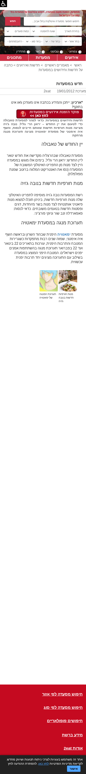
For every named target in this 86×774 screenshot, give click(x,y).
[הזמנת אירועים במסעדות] (49, 114)
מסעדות (43, 57)
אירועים (71, 57)
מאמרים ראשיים (57, 65)
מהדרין (21, 51)
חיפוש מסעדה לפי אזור (62, 694)
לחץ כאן (43, 763)
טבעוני (54, 51)
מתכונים (14, 57)
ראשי (78, 65)
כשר (38, 51)
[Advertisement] (43, 500)
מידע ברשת (72, 735)
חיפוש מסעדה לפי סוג (63, 708)
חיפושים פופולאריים (65, 721)
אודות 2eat (73, 748)
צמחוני (72, 51)
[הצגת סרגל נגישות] (3, 3)
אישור (74, 768)
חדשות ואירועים (28, 65)
